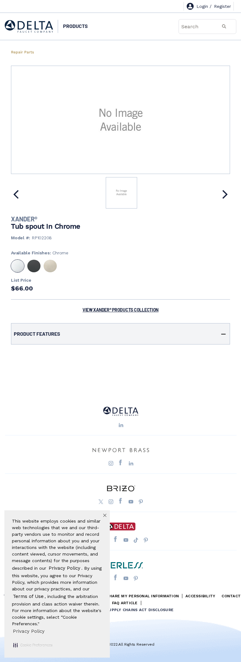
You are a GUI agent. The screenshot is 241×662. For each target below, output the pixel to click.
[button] (33, 645)
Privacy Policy (29, 631)
